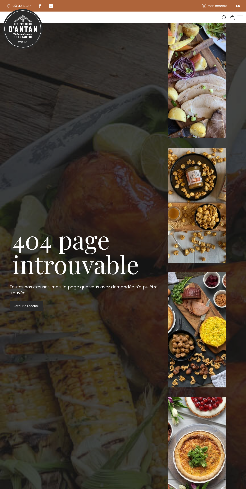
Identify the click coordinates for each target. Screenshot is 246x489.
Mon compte (217, 6)
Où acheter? (21, 5)
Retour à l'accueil (26, 306)
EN (238, 6)
